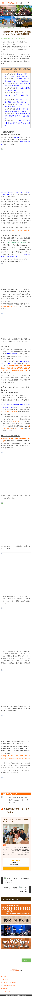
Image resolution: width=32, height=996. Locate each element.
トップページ (4, 27)
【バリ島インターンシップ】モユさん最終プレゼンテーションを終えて (17, 123)
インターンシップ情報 (19, 38)
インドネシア (20, 27)
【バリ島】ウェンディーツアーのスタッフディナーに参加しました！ (17, 95)
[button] (2, 2)
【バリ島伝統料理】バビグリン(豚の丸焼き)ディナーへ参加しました (17, 116)
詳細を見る (16, 868)
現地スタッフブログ (12, 27)
